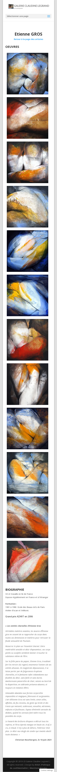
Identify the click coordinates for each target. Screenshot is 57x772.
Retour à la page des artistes (28, 39)
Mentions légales (38, 768)
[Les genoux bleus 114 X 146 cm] (28, 428)
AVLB (37, 764)
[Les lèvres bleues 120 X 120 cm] (28, 473)
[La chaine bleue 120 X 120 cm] (28, 251)
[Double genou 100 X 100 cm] (28, 162)
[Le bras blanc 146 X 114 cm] (28, 384)
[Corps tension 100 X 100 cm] (28, 73)
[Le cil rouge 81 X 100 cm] (28, 340)
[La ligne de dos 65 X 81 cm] (28, 517)
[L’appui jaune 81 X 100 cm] (28, 295)
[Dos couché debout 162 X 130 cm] (28, 118)
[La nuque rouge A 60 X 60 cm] (28, 561)
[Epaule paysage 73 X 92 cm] (28, 206)
